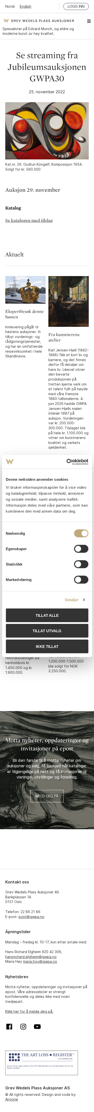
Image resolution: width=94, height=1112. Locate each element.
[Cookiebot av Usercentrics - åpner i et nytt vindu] (67, 462)
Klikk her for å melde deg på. (29, 1011)
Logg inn (76, 6)
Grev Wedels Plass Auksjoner (39, 20)
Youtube (37, 1027)
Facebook (9, 1027)
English (25, 6)
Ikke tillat (47, 646)
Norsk (10, 6)
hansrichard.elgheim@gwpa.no (31, 957)
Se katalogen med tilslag (29, 220)
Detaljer (72, 600)
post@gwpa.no (31, 917)
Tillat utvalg (47, 631)
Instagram (23, 1027)
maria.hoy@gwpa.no (40, 961)
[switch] (81, 549)
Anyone (11, 1099)
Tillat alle (47, 615)
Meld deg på (47, 796)
